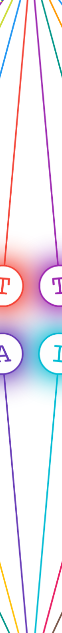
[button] (31, 631)
